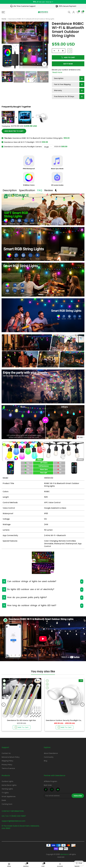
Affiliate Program (50, 781)
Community (48, 757)
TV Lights (5, 793)
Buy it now (68, 64)
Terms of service (8, 768)
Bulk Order (48, 785)
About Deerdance (51, 753)
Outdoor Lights (7, 781)
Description (10, 190)
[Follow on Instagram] (52, 789)
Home (4, 19)
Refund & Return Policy (10, 757)
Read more (57, 72)
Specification (27, 190)
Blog (45, 761)
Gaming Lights (7, 789)
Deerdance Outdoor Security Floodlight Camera (23, 147)
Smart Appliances (8, 796)
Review (48, 190)
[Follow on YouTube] (58, 789)
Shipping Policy (7, 761)
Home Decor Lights (9, 785)
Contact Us (6, 753)
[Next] (82, 704)
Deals (4, 800)
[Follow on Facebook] (46, 789)
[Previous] (3, 704)
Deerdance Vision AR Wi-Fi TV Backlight (19, 142)
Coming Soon (7, 804)
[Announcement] (43, 2)
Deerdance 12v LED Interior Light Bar (21, 720)
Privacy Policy (7, 764)
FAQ (39, 190)
